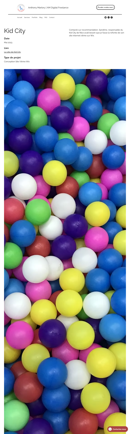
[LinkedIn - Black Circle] (109, 17)
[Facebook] (112, 17)
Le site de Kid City (12, 52)
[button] (27, 17)
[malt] (106, 17)
